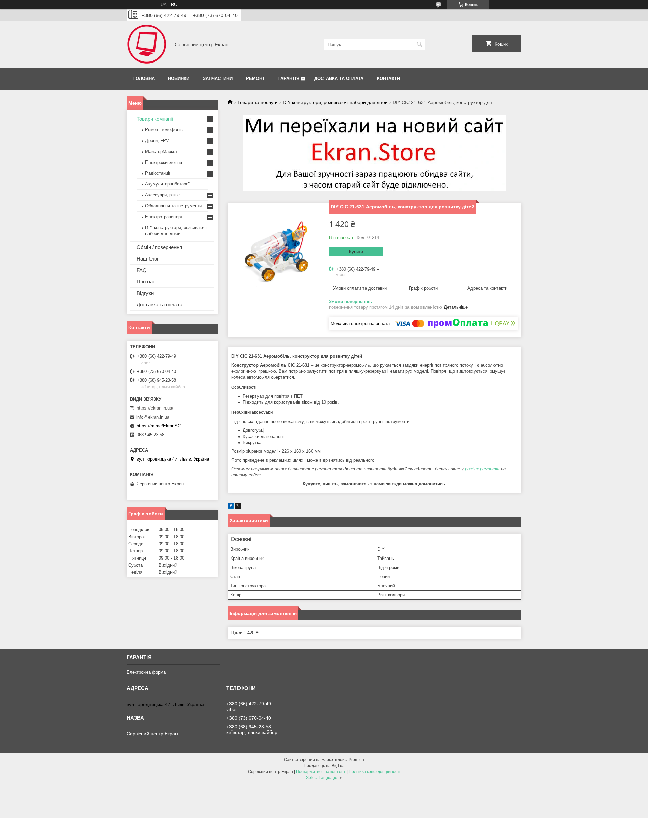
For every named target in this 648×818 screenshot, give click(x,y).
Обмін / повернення (159, 247)
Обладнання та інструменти (173, 205)
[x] (238, 507)
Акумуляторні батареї (167, 184)
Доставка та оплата (338, 78)
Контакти (388, 78)
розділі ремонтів (482, 468)
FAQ (142, 270)
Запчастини (218, 78)
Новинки (178, 78)
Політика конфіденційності (374, 771)
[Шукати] (419, 44)
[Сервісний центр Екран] (146, 44)
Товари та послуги (257, 102)
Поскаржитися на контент (321, 771)
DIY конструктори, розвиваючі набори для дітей (335, 102)
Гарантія (288, 78)
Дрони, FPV (157, 140)
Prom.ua (356, 759)
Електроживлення (163, 162)
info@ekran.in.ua (152, 417)
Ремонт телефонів (164, 129)
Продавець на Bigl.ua (324, 765)
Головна (144, 78)
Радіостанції (157, 173)
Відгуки (145, 293)
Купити (356, 251)
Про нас (146, 281)
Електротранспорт (164, 216)
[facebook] (231, 507)
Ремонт (255, 78)
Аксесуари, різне (162, 194)
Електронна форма (146, 672)
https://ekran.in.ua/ (155, 408)
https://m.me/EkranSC (159, 425)
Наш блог (148, 259)
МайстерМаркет (161, 151)
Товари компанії (155, 119)
